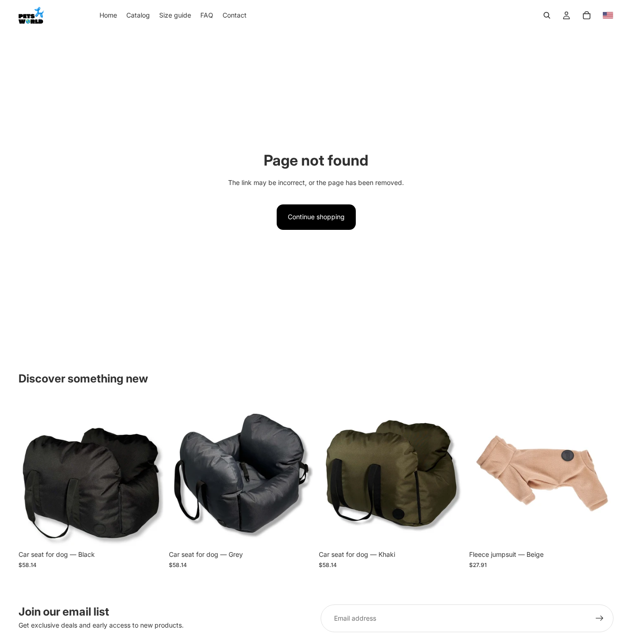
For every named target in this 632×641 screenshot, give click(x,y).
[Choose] (149, 532)
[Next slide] (149, 473)
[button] (607, 15)
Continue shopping (316, 217)
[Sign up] (599, 618)
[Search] (547, 15)
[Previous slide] (32, 473)
